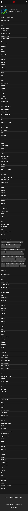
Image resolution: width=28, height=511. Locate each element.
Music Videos (4, 161)
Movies (3, 151)
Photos (3, 185)
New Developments (6, 169)
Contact (20, 497)
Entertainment (5, 83)
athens (21, 242)
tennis (7, 265)
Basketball (12, 249)
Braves (7, 251)
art (13, 242)
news (17, 263)
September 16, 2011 (19, 11)
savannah (22, 263)
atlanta (3, 244)
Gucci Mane (22, 258)
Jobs (2, 132)
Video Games (4, 226)
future (8, 256)
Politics (3, 187)
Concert (3, 70)
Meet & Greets (4, 145)
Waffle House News (6, 232)
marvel (3, 263)
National (3, 166)
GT (1, 119)
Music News (4, 158)
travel (14, 265)
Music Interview (5, 156)
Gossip (3, 117)
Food (23, 254)
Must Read (4, 164)
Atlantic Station (5, 249)
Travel (3, 216)
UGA (2, 221)
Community (4, 67)
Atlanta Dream (5, 30)
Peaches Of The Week (6, 177)
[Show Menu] (1, 2)
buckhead (13, 251)
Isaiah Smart (13, 261)
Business (3, 46)
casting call (19, 251)
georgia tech (11, 258)
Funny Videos (4, 101)
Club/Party (4, 54)
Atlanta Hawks (5, 36)
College (3, 57)
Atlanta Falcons (5, 33)
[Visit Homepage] (14, 2)
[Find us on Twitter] (11, 507)
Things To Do (4, 211)
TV (1, 219)
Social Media (4, 198)
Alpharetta (9, 242)
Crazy (2, 72)
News (2, 172)
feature (18, 254)
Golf (17, 258)
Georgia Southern (5, 106)
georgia (12, 256)
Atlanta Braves (5, 28)
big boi (3, 251)
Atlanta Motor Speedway (14, 247)
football (3, 256)
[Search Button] (26, 2)
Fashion (3, 88)
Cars (2, 49)
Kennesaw (3, 135)
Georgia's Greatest (6, 114)
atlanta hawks (4, 247)
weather (3, 234)
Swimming (3, 206)
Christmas (4, 254)
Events (3, 85)
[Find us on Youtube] (15, 507)
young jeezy (22, 265)
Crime (2, 75)
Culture (3, 77)
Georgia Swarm (5, 109)
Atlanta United (5, 38)
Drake (9, 254)
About (7, 497)
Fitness (3, 96)
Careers (16, 497)
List (2, 140)
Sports (3, 200)
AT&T (17, 242)
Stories (3, 203)
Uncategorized (5, 224)
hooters (7, 261)
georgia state (4, 258)
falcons (13, 254)
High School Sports (6, 122)
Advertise (11, 497)
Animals (3, 23)
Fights (2, 93)
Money (2, 148)
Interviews (4, 130)
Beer (2, 41)
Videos (2, 229)
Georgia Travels (5, 111)
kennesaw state (21, 261)
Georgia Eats (4, 104)
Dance (2, 80)
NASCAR (12, 263)
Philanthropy (4, 182)
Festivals (3, 91)
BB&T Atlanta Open (20, 249)
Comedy (3, 64)
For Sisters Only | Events (13, 9)
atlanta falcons (17, 244)
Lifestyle (3, 138)
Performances (5, 179)
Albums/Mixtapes (5, 20)
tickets (3, 213)
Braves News (4, 44)
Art (2, 25)
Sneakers (3, 195)
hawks (3, 261)
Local (2, 143)
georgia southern (19, 256)
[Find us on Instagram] (13, 507)
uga (18, 265)
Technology (4, 208)
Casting (3, 51)
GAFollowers (11, 11)
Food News (3, 98)
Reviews (3, 190)
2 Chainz (3, 242)
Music (2, 153)
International (4, 127)
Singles (3, 192)
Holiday (3, 125)
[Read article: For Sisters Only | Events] (4, 11)
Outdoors (3, 174)
